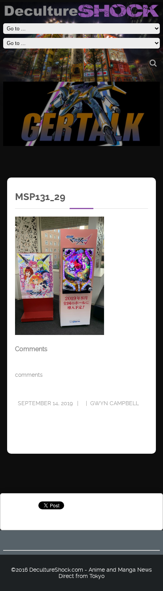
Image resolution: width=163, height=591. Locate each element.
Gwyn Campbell (114, 403)
